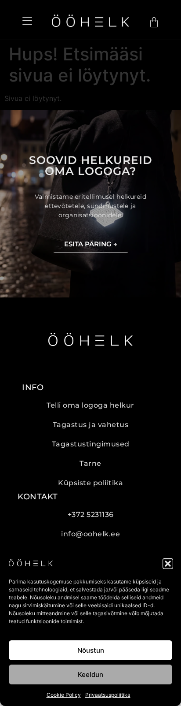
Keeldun (90, 674)
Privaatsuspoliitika (107, 694)
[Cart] (154, 22)
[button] (167, 563)
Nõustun (90, 650)
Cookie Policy (64, 694)
